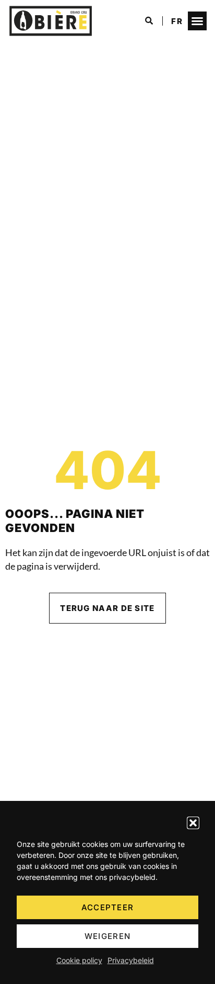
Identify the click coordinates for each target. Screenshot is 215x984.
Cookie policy (79, 960)
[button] (193, 823)
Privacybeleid (131, 960)
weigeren (107, 936)
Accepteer (107, 907)
